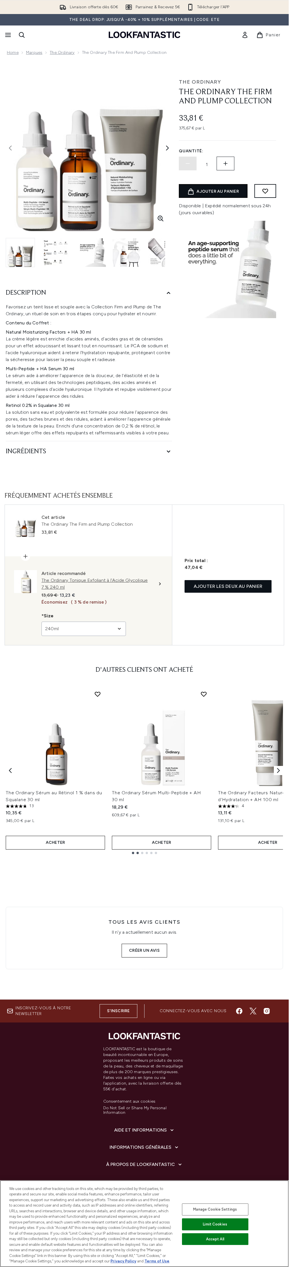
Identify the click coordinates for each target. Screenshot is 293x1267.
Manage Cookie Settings (215, 1209)
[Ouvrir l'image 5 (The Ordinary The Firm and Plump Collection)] (162, 252)
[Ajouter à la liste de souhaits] (265, 191)
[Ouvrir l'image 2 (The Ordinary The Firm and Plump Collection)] (56, 252)
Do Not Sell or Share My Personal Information (135, 1110)
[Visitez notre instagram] (267, 1011)
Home (13, 52)
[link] (245, 35)
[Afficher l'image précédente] (10, 148)
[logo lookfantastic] (144, 34)
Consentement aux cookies (129, 1101)
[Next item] (278, 770)
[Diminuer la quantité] (188, 163)
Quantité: (191, 151)
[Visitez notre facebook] (239, 1011)
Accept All (215, 1239)
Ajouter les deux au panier (228, 586)
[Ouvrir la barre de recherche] (22, 35)
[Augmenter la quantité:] (225, 163)
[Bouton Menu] (7, 35)
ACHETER (55, 842)
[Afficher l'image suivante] (167, 148)
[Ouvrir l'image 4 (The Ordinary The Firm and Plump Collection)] (127, 252)
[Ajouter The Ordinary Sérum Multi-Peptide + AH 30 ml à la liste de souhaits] (204, 694)
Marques (34, 52)
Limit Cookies (215, 1224)
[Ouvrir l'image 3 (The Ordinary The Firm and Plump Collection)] (91, 252)
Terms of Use (156, 1261)
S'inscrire (118, 1010)
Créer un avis (144, 950)
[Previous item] (10, 770)
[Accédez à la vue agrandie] (160, 218)
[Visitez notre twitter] (253, 1011)
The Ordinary (62, 52)
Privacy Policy (123, 1261)
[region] (144, 1223)
